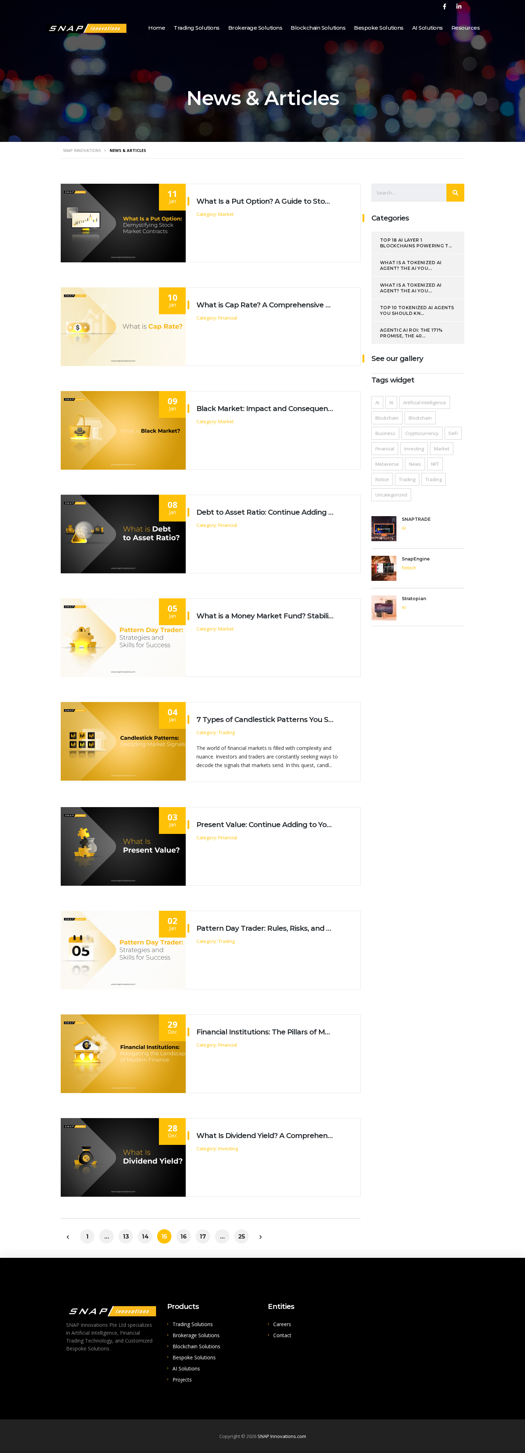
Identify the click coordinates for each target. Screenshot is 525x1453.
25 (241, 1236)
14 (145, 1236)
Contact (282, 1335)
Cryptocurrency (422, 433)
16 (183, 1236)
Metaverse (387, 464)
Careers (282, 1324)
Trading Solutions (197, 27)
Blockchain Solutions (318, 27)
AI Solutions (427, 27)
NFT (435, 464)
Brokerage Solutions (255, 27)
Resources (465, 27)
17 (203, 1236)
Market (441, 448)
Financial (384, 448)
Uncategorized (391, 494)
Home (156, 27)
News (415, 464)
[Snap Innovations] (86, 27)
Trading (407, 479)
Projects (182, 1379)
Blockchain (387, 418)
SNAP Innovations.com (282, 1436)
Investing (414, 448)
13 (126, 1236)
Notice (382, 479)
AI (377, 402)
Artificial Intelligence (424, 402)
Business (385, 433)
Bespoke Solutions (379, 27)
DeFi (453, 433)
